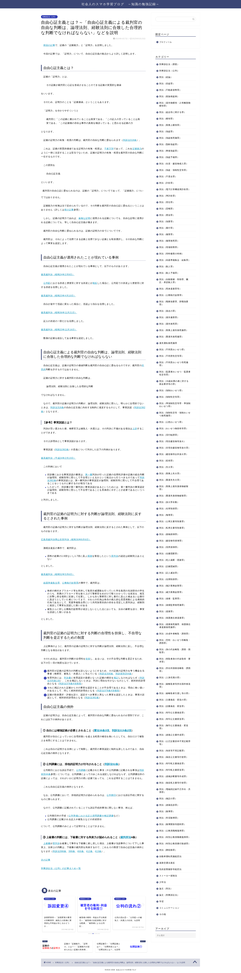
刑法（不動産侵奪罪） (170, 90)
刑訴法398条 (59, 851)
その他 (162, 914)
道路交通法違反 (167, 863)
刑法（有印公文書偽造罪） (172, 712)
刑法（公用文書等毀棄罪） (172, 521)
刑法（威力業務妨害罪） (171, 592)
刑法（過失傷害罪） (169, 317)
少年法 (162, 882)
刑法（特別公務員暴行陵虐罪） (175, 843)
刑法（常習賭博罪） (169, 818)
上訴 (134, 428)
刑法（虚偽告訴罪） (169, 805)
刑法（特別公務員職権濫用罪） (175, 837)
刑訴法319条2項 (121, 730)
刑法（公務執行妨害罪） (171, 295)
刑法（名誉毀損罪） (169, 508)
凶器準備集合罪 (51, 583)
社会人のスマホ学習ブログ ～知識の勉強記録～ (120, 4)
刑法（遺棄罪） (167, 611)
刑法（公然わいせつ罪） (171, 422)
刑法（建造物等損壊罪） (171, 540)
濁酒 (89, 556)
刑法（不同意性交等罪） (171, 356)
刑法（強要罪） (167, 221)
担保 (87, 659)
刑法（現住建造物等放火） (172, 441)
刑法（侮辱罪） (167, 515)
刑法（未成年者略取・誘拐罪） (175, 633)
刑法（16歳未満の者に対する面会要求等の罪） (174, 382)
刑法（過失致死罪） (169, 324)
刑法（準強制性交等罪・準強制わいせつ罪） (175, 404)
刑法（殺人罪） (167, 266)
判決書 (67, 678)
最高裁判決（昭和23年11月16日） (59, 329)
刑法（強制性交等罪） (170, 397)
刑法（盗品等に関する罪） (172, 112)
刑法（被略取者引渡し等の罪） (175, 693)
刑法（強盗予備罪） (169, 157)
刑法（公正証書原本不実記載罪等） (175, 742)
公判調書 (80, 770)
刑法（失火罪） (167, 467)
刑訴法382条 (62, 449)
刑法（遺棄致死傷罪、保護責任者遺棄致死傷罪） (175, 625)
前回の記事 (49, 45)
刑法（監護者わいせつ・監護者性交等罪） (175, 373)
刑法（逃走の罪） (168, 311)
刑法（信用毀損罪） (169, 579)
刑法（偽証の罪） (168, 798)
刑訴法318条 (130, 140)
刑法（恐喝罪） (167, 208)
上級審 (46, 843)
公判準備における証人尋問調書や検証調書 (91, 816)
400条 (80, 851)
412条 (89, 851)
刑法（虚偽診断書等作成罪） (173, 776)
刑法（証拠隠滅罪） (169, 566)
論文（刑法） (166, 888)
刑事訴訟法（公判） (49, 17)
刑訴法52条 (111, 764)
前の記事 (69, 210)
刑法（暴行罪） (167, 228)
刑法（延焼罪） (167, 460)
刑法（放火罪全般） (169, 502)
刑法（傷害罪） (167, 234)
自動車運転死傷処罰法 (170, 856)
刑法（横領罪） (167, 118)
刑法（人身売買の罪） (170, 677)
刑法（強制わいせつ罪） (171, 390)
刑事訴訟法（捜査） (169, 64)
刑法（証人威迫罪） (169, 573)
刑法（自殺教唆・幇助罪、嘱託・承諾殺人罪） (173, 280)
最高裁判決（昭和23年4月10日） (58, 295)
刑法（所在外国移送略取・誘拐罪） (175, 669)
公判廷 (46, 283)
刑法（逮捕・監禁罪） (170, 598)
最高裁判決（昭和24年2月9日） (58, 274)
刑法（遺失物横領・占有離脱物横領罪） (175, 104)
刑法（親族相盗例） (169, 96)
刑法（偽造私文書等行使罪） (173, 783)
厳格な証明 (84, 218)
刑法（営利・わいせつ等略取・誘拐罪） (175, 641)
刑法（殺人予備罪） (169, 273)
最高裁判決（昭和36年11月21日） (59, 312)
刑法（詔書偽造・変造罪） (172, 706)
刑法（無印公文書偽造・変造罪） (173, 727)
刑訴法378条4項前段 (70, 683)
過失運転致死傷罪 (168, 343)
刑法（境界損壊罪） (169, 547)
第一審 (88, 474)
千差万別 (109, 148)
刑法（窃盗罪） (167, 83)
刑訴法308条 (106, 674)
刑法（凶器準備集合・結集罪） (175, 260)
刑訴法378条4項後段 (108, 690)
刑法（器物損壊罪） (169, 534)
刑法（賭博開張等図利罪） (172, 824)
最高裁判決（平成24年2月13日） (58, 458)
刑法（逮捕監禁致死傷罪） (172, 605)
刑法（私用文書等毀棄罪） (172, 528)
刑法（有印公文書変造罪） (172, 719)
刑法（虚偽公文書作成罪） (172, 735)
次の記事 (45, 860)
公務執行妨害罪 (70, 583)
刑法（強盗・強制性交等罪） (173, 170)
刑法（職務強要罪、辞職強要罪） (173, 303)
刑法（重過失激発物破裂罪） (173, 495)
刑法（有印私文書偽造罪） (172, 763)
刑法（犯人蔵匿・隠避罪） (172, 560)
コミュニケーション (169, 908)
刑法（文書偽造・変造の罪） (173, 700)
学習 (161, 901)
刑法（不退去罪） (168, 176)
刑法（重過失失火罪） (170, 480)
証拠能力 (137, 148)
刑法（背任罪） (167, 202)
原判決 (114, 556)
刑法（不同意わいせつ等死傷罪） (173, 363)
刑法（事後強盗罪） (169, 151)
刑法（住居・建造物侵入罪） (173, 163)
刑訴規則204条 (123, 674)
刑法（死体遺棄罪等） (170, 288)
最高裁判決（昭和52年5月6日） (58, 574)
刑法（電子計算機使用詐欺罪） (175, 189)
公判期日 (111, 795)
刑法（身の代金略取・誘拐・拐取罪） (175, 651)
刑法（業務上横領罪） (170, 125)
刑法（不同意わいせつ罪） (172, 349)
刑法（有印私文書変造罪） (172, 770)
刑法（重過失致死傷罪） (171, 336)
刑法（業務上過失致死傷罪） (173, 330)
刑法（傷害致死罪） (169, 241)
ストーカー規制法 (168, 875)
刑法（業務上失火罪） (170, 473)
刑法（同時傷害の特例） (171, 253)
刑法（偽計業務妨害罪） (171, 585)
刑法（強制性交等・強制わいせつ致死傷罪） (175, 414)
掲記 (116, 678)
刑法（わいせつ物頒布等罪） (173, 428)
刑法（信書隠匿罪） (169, 553)
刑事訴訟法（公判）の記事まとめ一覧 (61, 868)
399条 (71, 851)
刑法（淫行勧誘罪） (169, 435)
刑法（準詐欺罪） (168, 196)
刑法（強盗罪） (167, 131)
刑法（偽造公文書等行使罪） (173, 757)
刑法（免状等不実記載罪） (172, 750)
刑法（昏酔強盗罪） (169, 144)
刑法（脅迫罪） (167, 215)
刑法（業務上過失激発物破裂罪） (173, 487)
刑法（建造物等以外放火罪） (173, 454)
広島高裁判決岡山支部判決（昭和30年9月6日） (66, 539)
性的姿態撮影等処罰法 (170, 869)
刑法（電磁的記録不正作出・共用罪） (175, 790)
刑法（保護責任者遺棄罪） (172, 618)
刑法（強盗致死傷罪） (170, 138)
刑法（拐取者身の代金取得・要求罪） (175, 660)
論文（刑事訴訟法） (169, 895)
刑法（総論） (166, 77)
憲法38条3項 (101, 730)
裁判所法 (125, 837)
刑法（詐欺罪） (167, 183)
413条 (98, 851)
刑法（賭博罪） (167, 811)
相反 (95, 283)
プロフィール (165, 42)
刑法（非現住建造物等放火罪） (175, 448)
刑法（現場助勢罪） (169, 247)
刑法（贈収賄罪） (168, 850)
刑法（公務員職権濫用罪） (172, 830)
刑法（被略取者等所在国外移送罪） (175, 685)
